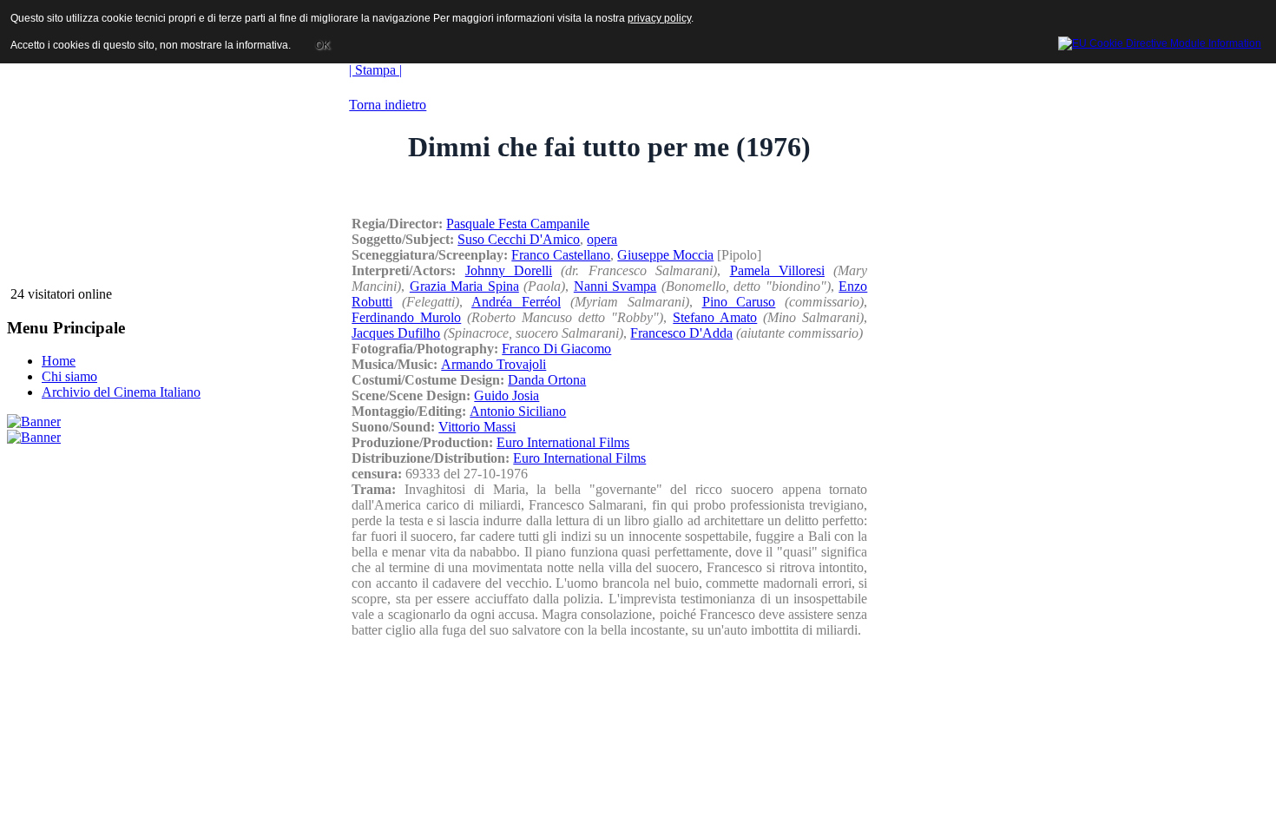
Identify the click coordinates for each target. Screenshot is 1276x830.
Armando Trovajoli (493, 364)
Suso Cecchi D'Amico (518, 239)
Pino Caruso (739, 301)
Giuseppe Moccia (665, 254)
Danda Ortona (547, 379)
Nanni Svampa (615, 286)
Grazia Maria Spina (464, 286)
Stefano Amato (715, 317)
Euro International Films (563, 442)
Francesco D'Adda (681, 333)
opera (602, 239)
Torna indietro (387, 104)
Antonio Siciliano (518, 411)
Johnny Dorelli (508, 270)
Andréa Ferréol (516, 301)
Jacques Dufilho (396, 333)
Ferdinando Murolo (406, 317)
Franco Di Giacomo (556, 348)
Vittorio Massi (477, 426)
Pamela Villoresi (777, 270)
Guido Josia (506, 395)
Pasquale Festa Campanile (517, 223)
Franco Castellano (560, 254)
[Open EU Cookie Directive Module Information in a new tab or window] (1159, 41)
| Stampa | (375, 70)
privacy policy (659, 18)
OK (322, 45)
